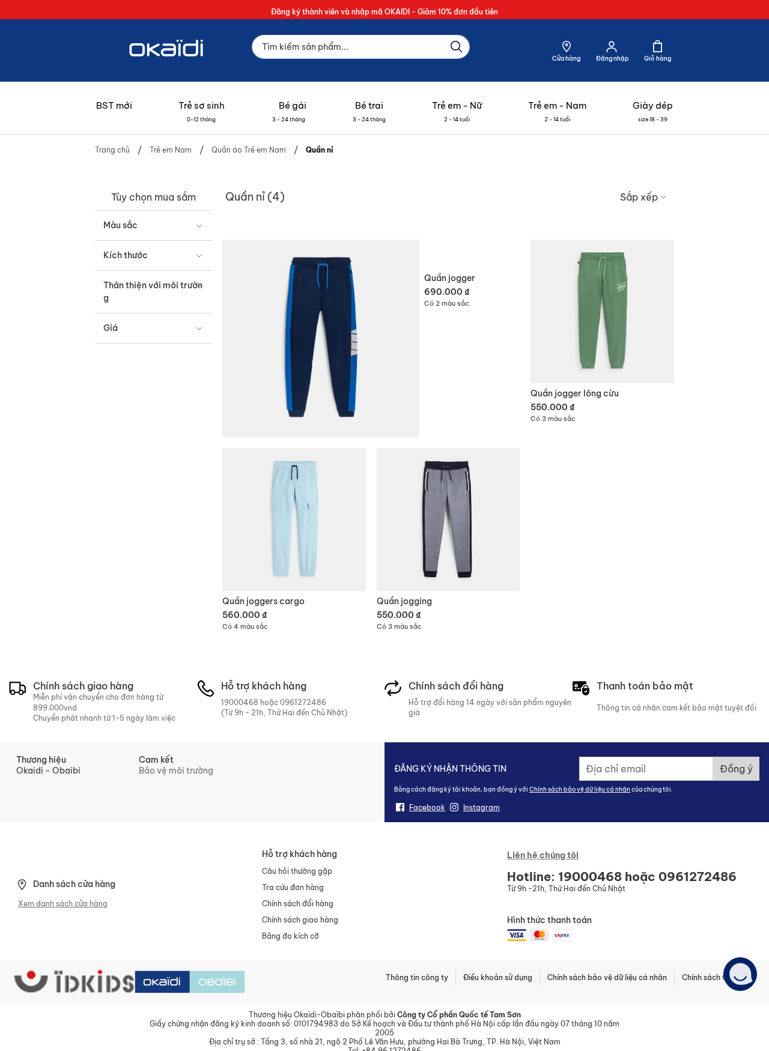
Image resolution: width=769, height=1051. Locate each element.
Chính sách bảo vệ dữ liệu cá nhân (579, 789)
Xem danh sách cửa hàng (63, 903)
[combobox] (361, 47)
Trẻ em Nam (171, 149)
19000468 (239, 702)
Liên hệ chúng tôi (543, 855)
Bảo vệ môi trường (176, 770)
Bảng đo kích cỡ (290, 935)
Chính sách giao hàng (300, 919)
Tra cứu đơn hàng (293, 887)
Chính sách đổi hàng (297, 903)
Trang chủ (113, 149)
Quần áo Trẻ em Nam (249, 149)
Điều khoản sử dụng (497, 977)
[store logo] (167, 67)
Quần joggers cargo (263, 601)
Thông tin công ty (417, 977)
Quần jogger (449, 278)
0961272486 (303, 702)
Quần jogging (404, 601)
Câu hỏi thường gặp (297, 871)
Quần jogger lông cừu (574, 393)
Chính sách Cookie (714, 977)
